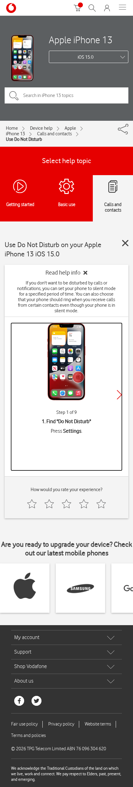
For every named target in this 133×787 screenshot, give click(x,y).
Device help (41, 128)
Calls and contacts (54, 134)
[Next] (119, 394)
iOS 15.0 (85, 57)
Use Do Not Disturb (24, 139)
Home (12, 128)
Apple (70, 128)
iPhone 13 (15, 134)
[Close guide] (125, 243)
